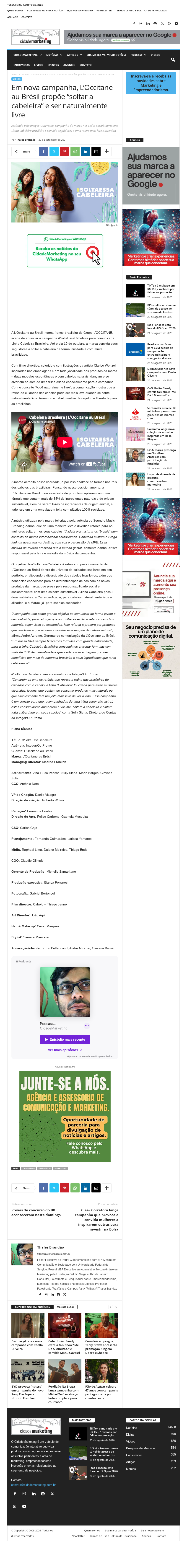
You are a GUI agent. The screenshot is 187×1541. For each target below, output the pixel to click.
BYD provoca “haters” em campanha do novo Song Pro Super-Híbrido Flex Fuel (27, 1392)
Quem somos (15, 10)
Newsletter (104, 10)
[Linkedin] (148, 24)
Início (14, 74)
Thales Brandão (26, 139)
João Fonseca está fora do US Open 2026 (161, 326)
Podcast (136, 55)
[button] (173, 60)
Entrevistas (21, 65)
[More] (107, 151)
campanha (29, 1168)
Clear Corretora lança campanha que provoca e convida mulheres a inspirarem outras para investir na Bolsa (96, 1219)
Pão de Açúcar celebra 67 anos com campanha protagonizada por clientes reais (101, 1392)
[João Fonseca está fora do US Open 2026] (135, 330)
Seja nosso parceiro (80, 10)
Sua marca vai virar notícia (45, 10)
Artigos (72, 55)
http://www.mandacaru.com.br (53, 1253)
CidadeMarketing (25, 55)
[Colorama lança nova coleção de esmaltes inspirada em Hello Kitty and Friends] (135, 434)
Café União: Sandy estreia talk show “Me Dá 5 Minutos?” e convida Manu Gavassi (64, 1347)
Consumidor (134, 1455)
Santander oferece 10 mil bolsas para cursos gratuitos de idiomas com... (161, 413)
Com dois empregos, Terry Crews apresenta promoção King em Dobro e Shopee (101, 1347)
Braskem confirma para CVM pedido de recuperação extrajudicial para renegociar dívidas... (160, 351)
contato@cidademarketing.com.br (33, 1485)
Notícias (52, 55)
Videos (155, 55)
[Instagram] (141, 24)
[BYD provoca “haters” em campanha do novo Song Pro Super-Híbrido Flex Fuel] (27, 1371)
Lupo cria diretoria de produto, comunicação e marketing (161, 479)
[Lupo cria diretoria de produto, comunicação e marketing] (135, 479)
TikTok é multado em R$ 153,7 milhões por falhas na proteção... (161, 289)
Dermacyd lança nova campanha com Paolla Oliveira (27, 1345)
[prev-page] (110, 1307)
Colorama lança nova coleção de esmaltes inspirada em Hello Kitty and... (161, 434)
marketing (61, 1168)
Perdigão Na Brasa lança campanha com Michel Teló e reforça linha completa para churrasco (63, 1394)
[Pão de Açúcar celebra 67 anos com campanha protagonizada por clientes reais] (101, 1371)
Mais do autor (65, 1306)
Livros (38, 65)
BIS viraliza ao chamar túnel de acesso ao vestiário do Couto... (161, 308)
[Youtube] (176, 24)
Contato (26, 17)
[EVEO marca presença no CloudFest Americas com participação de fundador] (135, 455)
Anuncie (12, 17)
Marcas (131, 1469)
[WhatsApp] (169, 24)
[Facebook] (134, 24)
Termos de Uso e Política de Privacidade (141, 10)
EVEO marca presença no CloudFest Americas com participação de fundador (161, 456)
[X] (162, 24)
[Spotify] (155, 24)
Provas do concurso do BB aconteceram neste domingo (36, 1212)
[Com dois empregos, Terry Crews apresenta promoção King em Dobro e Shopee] (101, 1325)
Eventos (53, 65)
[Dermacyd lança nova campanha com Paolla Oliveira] (27, 1325)
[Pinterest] (64, 151)
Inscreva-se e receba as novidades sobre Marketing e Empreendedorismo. (151, 83)
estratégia (45, 1168)
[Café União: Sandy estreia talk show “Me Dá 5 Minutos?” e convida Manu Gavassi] (64, 1325)
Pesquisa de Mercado (140, 1448)
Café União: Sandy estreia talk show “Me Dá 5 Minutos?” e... (161, 391)
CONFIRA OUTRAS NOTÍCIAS (32, 1306)
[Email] (96, 151)
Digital (130, 1434)
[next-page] (116, 1307)
